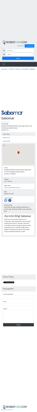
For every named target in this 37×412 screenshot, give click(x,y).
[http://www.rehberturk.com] (15, 42)
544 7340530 (8, 181)
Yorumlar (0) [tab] (6, 141)
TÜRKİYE (11, 69)
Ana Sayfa (4, 69)
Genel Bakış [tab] (6, 134)
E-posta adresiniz (8, 294)
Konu (4, 301)
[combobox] (20, 54)
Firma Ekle (29, 46)
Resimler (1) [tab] (6, 137)
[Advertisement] (18, 21)
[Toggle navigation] (3, 64)
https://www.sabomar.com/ (12, 187)
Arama (18, 58)
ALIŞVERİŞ (25, 69)
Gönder (18, 324)
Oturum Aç (20, 46)
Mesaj (5, 308)
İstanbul (17, 69)
